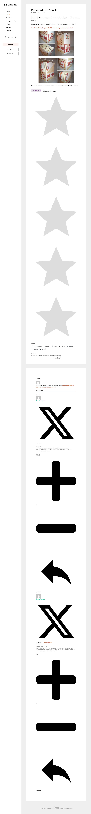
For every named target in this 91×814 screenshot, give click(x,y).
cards (34, 355)
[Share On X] (56, 423)
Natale (8, 24)
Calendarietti (57, 358)
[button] (15, 21)
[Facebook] (5, 37)
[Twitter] (12, 37)
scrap (53, 355)
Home (8, 11)
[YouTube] (15, 37)
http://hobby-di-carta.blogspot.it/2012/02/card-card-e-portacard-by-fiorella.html (52, 28)
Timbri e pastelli (57, 357)
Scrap (8, 14)
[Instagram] (8, 37)
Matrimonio (8, 27)
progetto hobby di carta (46, 355)
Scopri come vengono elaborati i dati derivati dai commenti (55, 386)
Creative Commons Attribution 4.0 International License (61, 808)
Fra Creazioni (10, 5)
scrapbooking (58, 355)
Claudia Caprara (47, 642)
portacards (38, 355)
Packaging (8, 21)
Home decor (9, 17)
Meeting (9, 30)
